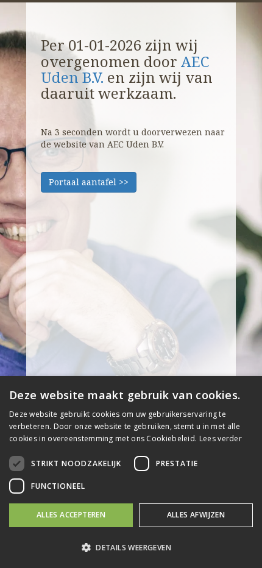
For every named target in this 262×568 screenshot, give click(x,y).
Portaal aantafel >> (89, 182)
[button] (131, 547)
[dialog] (131, 472)
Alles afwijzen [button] (196, 514)
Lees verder (220, 438)
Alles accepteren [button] (71, 514)
